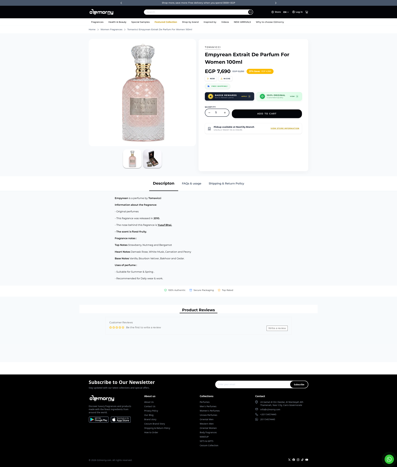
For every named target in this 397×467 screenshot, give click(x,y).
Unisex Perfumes (208, 415)
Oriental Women (208, 428)
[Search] (250, 12)
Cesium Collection (209, 445)
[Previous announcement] (121, 3)
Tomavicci (213, 47)
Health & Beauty (117, 22)
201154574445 (267, 419)
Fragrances (97, 22)
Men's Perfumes (208, 406)
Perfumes (205, 402)
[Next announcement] (276, 3)
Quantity (210, 107)
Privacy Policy (151, 410)
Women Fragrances (111, 29)
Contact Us (149, 406)
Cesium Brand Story (154, 423)
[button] (306, 12)
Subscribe (299, 384)
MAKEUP (204, 436)
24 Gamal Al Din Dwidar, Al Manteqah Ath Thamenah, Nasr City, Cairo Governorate (281, 404)
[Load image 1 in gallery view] (132, 158)
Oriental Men (207, 419)
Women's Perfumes (210, 410)
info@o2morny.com (270, 409)
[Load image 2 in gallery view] (152, 158)
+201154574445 (268, 414)
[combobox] (191, 12)
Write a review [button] (277, 328)
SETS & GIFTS (206, 441)
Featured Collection (166, 22)
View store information (285, 128)
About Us (149, 402)
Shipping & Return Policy (157, 428)
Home (92, 29)
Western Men (207, 423)
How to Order (151, 432)
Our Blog (149, 415)
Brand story (150, 419)
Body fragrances (208, 432)
